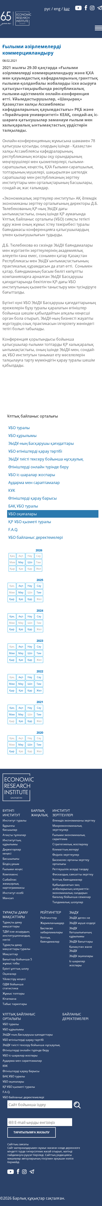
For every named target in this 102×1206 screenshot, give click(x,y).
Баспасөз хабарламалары (51, 930)
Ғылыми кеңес (13, 869)
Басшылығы (11, 859)
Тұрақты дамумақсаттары (15, 914)
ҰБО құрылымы (22, 435)
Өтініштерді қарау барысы (32, 498)
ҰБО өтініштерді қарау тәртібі (35, 451)
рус (47, 8)
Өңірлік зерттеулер (65, 855)
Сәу (39, 585)
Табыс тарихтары (15, 1004)
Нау (30, 585)
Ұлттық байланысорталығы (19, 1016)
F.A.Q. (13, 529)
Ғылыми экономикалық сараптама (68, 837)
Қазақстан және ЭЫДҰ (80, 949)
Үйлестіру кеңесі (14, 979)
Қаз (21, 599)
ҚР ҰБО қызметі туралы (29, 521)
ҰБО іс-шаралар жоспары (31, 474)
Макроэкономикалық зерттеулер (67, 828)
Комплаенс (10, 874)
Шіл (30, 562)
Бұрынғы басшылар (10, 828)
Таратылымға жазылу (32, 1132)
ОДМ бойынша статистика (13, 986)
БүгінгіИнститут (11, 812)
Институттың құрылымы (12, 842)
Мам (12, 653)
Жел (39, 690)
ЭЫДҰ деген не (79, 918)
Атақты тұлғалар (14, 835)
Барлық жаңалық (39, 812)
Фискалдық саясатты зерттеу (72, 874)
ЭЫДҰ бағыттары (81, 941)
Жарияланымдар (52, 923)
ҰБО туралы (19, 427)
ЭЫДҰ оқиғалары (81, 956)
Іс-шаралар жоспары (77, 963)
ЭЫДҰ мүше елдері (82, 923)
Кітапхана (9, 999)
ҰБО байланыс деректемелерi (35, 537)
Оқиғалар (9, 974)
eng (57, 8)
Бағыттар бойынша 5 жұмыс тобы (17, 961)
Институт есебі (13, 893)
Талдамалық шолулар (67, 902)
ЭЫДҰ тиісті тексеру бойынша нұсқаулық (45, 459)
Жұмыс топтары (13, 993)
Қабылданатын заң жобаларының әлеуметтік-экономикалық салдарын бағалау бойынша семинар (71, 891)
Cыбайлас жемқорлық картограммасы (13, 884)
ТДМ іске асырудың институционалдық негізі (16, 935)
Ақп (21, 585)
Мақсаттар (10, 954)
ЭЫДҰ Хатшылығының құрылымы (80, 932)
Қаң (11, 616)
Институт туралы (14, 820)
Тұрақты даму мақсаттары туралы (16, 947)
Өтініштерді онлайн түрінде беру (38, 466)
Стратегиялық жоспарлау (70, 844)
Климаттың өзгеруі (65, 849)
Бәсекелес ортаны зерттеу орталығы (70, 862)
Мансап (8, 898)
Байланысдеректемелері (75, 1016)
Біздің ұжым (11, 864)
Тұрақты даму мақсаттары (12, 924)
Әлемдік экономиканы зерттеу (73, 820)
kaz (67, 8)
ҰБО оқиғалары (22, 513)
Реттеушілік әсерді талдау (70, 869)
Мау (20, 562)
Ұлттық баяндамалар (67, 880)
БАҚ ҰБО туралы (23, 506)
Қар (30, 599)
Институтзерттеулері (62, 812)
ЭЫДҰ (74, 912)
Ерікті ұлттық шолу (16, 969)
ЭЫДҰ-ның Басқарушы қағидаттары (41, 443)
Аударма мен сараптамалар (34, 482)
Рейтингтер (50, 912)
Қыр (11, 599)
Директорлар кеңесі (12, 851)
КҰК (11, 490)
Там (39, 592)
